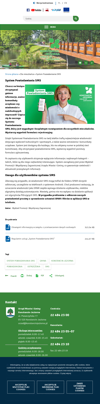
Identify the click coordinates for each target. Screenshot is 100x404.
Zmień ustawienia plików (80, 387)
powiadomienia (14, 266)
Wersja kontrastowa (44, 3)
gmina (43, 261)
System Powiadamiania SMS (21, 261)
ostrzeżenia (33, 266)
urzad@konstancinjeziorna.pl (33, 323)
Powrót (14, 276)
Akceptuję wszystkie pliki (20, 387)
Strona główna (11, 74)
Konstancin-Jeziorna (62, 261)
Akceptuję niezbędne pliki (50, 387)
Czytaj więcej (65, 373)
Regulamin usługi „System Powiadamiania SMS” (33, 238)
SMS (47, 266)
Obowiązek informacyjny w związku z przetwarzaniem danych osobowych (43, 227)
